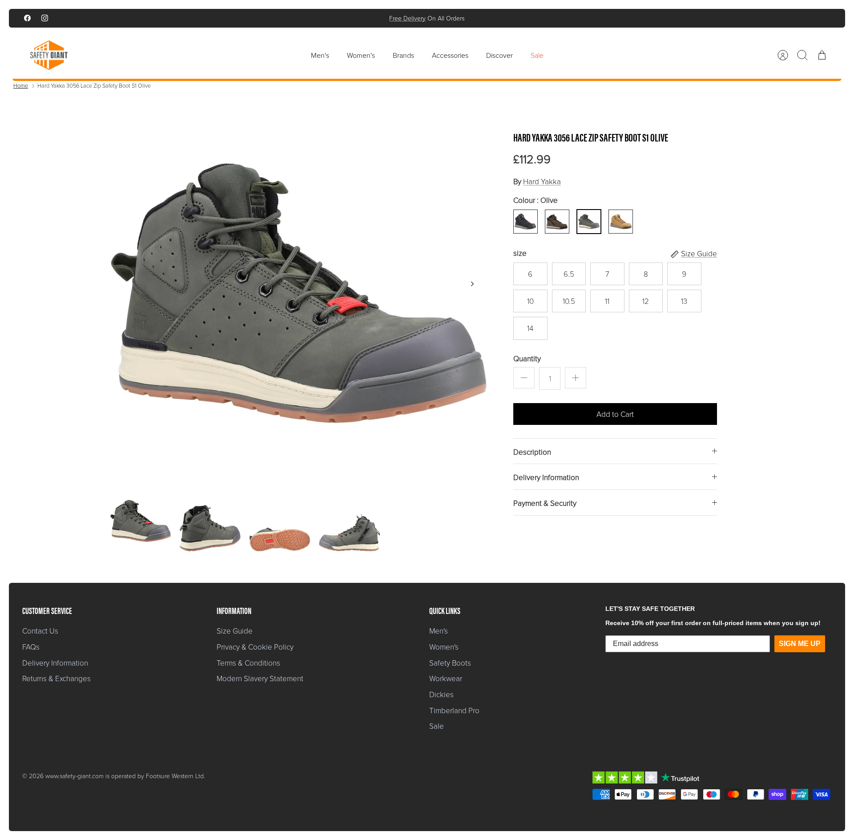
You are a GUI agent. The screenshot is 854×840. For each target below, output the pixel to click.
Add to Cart (615, 414)
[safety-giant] (49, 55)
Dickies (441, 694)
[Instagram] (44, 18)
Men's (320, 55)
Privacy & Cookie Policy (255, 647)
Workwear (445, 678)
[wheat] (621, 221)
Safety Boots (450, 663)
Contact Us (40, 631)
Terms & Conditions (248, 663)
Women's (361, 55)
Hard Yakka (542, 181)
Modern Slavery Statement (260, 678)
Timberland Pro (454, 710)
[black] (525, 221)
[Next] (550, 18)
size (520, 253)
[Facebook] (27, 18)
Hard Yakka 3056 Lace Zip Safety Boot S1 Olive (94, 85)
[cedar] (557, 221)
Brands (403, 55)
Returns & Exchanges (56, 678)
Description (532, 452)
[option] (298, 293)
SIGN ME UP (800, 643)
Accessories (450, 55)
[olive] (589, 221)
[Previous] (303, 18)
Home (20, 85)
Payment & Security (544, 503)
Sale (537, 55)
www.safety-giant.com (74, 775)
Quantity (527, 358)
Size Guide (235, 631)
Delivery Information (546, 477)
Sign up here (457, 20)
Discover (499, 55)
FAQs (31, 647)
